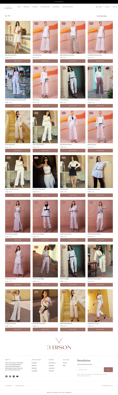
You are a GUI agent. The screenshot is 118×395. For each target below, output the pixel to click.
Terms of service (62, 392)
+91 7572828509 (8, 385)
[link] (17, 37)
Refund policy (49, 392)
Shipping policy (68, 392)
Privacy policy (55, 392)
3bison (109, 385)
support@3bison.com (19, 385)
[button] (99, 7)
